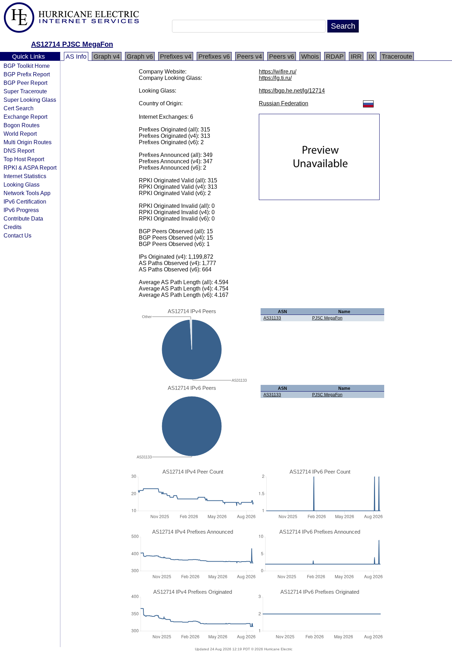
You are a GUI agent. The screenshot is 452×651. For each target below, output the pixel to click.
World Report (20, 133)
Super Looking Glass (30, 99)
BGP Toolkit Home (27, 66)
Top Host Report (24, 159)
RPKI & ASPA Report (30, 167)
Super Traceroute (25, 91)
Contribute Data (23, 218)
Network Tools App (27, 193)
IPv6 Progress (21, 210)
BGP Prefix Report (27, 74)
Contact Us (17, 235)
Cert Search (19, 108)
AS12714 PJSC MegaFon (72, 44)
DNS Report (19, 150)
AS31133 (272, 318)
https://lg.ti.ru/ (275, 78)
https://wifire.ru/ (277, 72)
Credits (13, 227)
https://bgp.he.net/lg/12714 (292, 91)
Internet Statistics (25, 176)
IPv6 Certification (25, 201)
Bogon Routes (22, 125)
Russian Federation (283, 103)
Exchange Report (25, 116)
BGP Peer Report (25, 83)
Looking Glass (22, 184)
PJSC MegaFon (327, 318)
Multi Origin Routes (28, 142)
